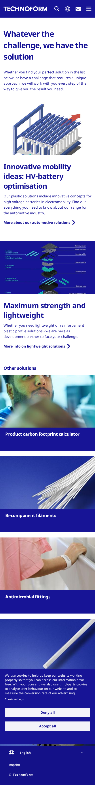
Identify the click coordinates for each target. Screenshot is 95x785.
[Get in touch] (78, 9)
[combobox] (53, 753)
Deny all (47, 712)
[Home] (25, 8)
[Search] (57, 8)
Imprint (14, 765)
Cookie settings (14, 699)
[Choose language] (67, 9)
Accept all (47, 726)
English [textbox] (25, 752)
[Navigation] (88, 9)
